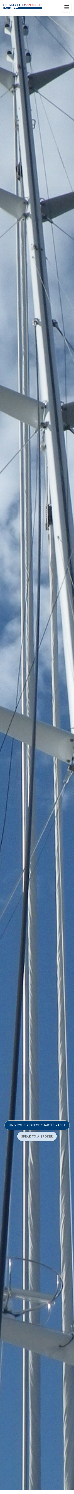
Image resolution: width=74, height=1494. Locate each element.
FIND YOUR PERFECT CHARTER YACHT (37, 1125)
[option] (37, 747)
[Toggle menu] (66, 7)
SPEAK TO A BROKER (37, 1136)
